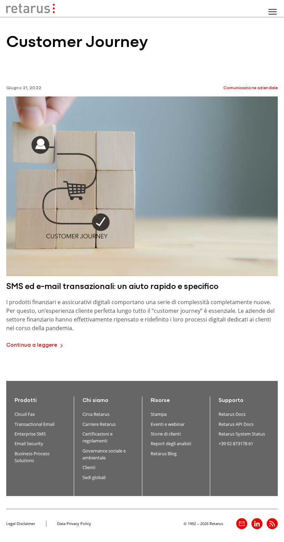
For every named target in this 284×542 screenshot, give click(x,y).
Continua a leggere (31, 345)
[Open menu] (272, 12)
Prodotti (26, 400)
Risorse (160, 400)
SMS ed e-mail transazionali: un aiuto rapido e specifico (112, 287)
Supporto (231, 400)
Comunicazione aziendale (250, 88)
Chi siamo (95, 400)
